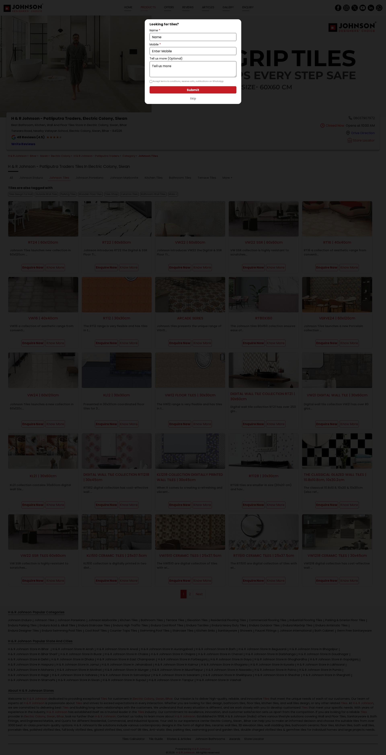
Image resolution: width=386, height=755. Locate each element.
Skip (193, 99)
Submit (193, 90)
